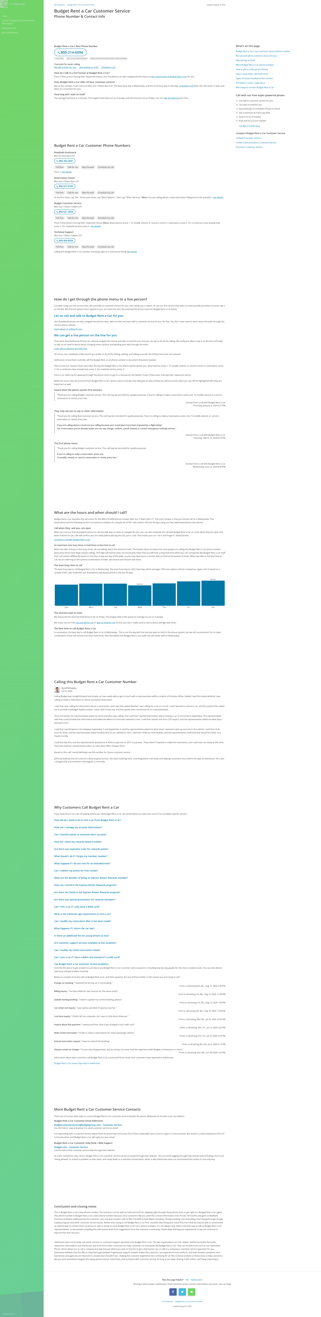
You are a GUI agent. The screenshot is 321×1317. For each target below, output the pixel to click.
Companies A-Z (9, 28)
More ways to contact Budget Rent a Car (255, 87)
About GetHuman (10, 32)
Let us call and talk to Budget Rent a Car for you (88, 316)
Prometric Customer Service (249, 147)
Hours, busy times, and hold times (252, 73)
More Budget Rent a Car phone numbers (255, 64)
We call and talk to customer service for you (256, 55)
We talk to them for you (65, 67)
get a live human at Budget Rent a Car (169, 76)
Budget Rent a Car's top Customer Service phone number (263, 51)
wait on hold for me (106, 622)
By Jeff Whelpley (69, 688)
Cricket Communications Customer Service (256, 142)
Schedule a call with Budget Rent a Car (72, 539)
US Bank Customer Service (248, 138)
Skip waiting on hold (88, 67)
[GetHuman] (12, 4)
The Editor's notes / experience (250, 83)
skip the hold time (172, 98)
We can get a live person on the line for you (85, 335)
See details (67, 172)
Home (5, 16)
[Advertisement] (129, 121)
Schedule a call (108, 67)
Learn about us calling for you (68, 329)
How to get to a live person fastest (252, 69)
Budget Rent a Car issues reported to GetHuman (77, 1063)
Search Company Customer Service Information (18, 22)
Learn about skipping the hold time (70, 348)
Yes (187, 1279)
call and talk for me (85, 622)
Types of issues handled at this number (254, 78)
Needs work (196, 1279)
